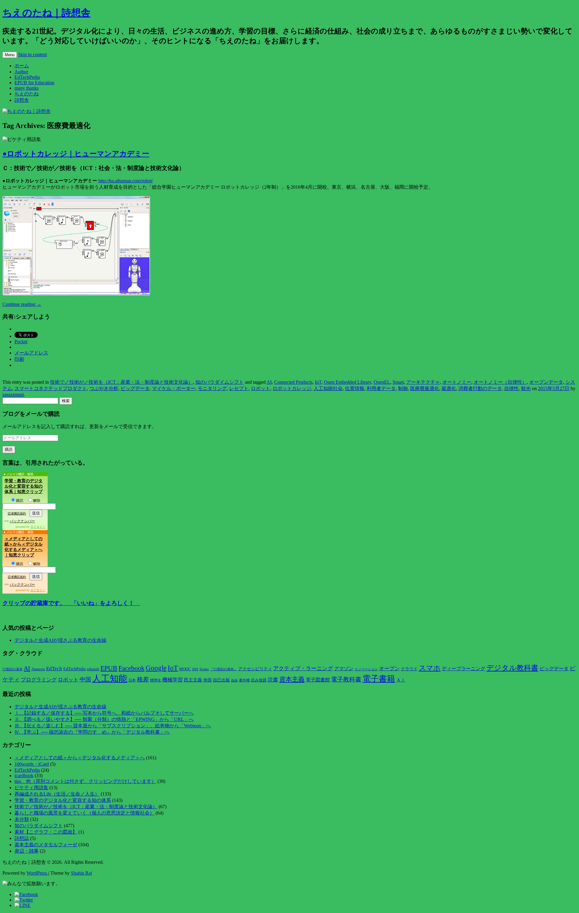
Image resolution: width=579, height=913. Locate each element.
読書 (273, 680)
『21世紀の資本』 (223, 669)
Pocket (20, 341)
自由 (234, 680)
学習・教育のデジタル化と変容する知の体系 (62, 800)
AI (269, 382)
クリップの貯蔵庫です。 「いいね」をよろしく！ (71, 603)
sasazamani (13, 394)
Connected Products (293, 382)
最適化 (448, 388)
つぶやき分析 (103, 388)
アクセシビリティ (255, 668)
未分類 (21, 819)
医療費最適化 (424, 388)
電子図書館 (318, 680)
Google (156, 668)
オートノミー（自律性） (500, 382)
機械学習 (172, 680)
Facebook (131, 668)
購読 (19, 500)
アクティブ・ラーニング (303, 668)
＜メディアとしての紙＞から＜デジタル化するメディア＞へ (79, 757)
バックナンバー (22, 521)
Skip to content (32, 54)
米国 (207, 680)
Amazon (38, 669)
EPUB (108, 668)
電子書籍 (378, 678)
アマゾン (343, 668)
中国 (85, 679)
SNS (195, 669)
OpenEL (382, 382)
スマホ (430, 668)
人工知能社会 (328, 388)
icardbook (23, 775)
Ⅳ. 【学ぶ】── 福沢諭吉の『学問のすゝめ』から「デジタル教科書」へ (91, 732)
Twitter (204, 669)
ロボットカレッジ (292, 388)
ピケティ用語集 (31, 787)
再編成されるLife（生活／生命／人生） (57, 793)
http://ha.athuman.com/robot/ (125, 180)
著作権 (244, 680)
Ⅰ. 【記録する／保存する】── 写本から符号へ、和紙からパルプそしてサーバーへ (104, 713)
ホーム (21, 65)
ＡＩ (400, 680)
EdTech (54, 668)
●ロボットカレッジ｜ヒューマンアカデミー (75, 154)
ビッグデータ (135, 388)
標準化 (155, 680)
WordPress (37, 873)
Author (21, 71)
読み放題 (259, 680)
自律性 (511, 388)
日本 (132, 680)
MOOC (185, 669)
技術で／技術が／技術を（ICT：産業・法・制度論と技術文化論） (121, 382)
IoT (318, 382)
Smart (398, 382)
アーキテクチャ (423, 382)
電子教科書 (346, 679)
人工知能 (109, 678)
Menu (9, 55)
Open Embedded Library (347, 382)
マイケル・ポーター (173, 388)
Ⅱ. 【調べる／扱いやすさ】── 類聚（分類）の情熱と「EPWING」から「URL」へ (104, 719)
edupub (93, 669)
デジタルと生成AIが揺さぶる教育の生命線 (60, 640)
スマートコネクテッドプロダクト (50, 388)
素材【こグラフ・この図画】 (45, 832)
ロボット (260, 388)
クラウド (409, 669)
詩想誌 (21, 838)
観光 (526, 388)
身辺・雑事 (26, 851)
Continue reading (21, 304)
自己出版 (221, 680)
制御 (403, 388)
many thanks (26, 88)
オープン (389, 668)
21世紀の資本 (12, 669)
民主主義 (193, 680)
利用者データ (381, 388)
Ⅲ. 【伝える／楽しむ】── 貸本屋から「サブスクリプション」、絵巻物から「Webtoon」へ (112, 725)
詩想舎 (21, 100)
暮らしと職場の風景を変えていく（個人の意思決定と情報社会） (84, 812)
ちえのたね (26, 93)
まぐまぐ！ (38, 526)
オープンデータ (546, 382)
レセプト (238, 388)
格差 (143, 679)
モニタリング (212, 388)
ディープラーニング (463, 668)
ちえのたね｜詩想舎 (46, 12)
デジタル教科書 (512, 668)
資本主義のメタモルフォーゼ (45, 844)
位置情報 (354, 388)
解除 (36, 500)
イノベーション (366, 669)
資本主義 (292, 679)
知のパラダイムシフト (219, 382)
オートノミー (456, 382)
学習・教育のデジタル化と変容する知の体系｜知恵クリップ (24, 486)
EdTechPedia (27, 77)
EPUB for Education (34, 82)
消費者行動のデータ (480, 388)
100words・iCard (31, 764)
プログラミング (39, 680)
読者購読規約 (17, 513)
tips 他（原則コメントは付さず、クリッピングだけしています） (85, 781)
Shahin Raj (81, 873)
